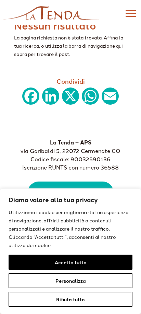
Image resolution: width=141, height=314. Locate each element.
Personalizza (70, 280)
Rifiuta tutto (70, 299)
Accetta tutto (71, 262)
